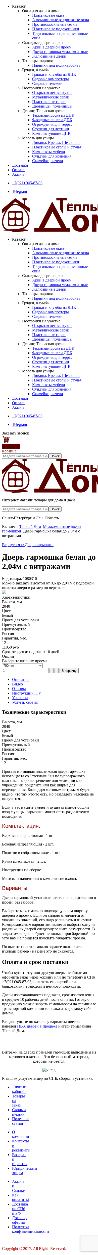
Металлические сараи (50, 97)
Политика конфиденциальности (30, 1229)
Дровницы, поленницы (52, 106)
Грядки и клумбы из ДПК (54, 74)
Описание (20, 679)
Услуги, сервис (25, 702)
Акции (18, 174)
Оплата (18, 170)
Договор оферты (19, 1220)
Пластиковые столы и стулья (56, 147)
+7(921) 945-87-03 (27, 183)
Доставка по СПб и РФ (20, 1208)
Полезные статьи (20, 1121)
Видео (17, 684)
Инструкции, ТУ (26, 693)
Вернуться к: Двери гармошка (28, 545)
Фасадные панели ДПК (52, 120)
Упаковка (20, 698)
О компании (20, 1134)
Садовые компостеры (50, 79)
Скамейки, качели (47, 161)
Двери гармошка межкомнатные (60, 51)
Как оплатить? (20, 1197)
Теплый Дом (30, 526)
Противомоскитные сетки (54, 24)
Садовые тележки (47, 83)
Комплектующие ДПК (51, 133)
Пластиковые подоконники (55, 29)
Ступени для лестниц (50, 129)
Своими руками (19, 1112)
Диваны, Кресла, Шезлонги (56, 142)
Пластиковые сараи (49, 101)
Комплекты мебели (48, 151)
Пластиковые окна (48, 15)
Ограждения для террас (52, 124)
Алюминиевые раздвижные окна (60, 20)
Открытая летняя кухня (52, 92)
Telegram (19, 191)
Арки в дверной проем (51, 47)
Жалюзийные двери (49, 56)
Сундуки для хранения (51, 156)
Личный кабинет (19, 1089)
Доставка (20, 165)
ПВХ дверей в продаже (37, 1026)
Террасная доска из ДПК (53, 115)
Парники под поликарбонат (56, 65)
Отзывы (19, 688)
